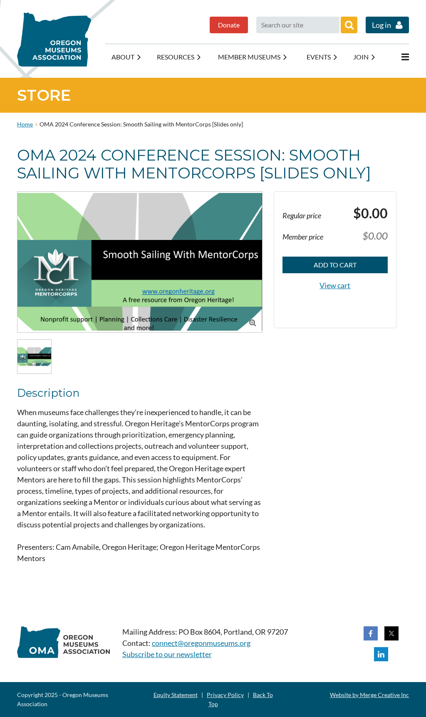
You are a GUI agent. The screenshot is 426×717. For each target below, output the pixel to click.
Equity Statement (176, 694)
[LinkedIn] (381, 654)
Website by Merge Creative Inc (369, 694)
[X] (391, 633)
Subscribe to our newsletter (167, 654)
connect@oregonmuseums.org (201, 643)
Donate (229, 25)
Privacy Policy (225, 694)
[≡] (396, 57)
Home (25, 124)
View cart (335, 285)
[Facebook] (371, 633)
